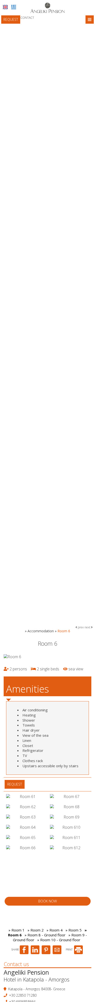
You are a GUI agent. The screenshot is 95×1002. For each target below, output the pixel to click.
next (88, 627)
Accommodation (41, 631)
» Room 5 (74, 930)
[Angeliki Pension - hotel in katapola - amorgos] (47, 7)
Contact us (16, 964)
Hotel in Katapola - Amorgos (36, 979)
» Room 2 (36, 930)
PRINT (69, 949)
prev (80, 627)
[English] (5, 7)
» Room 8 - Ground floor (45, 934)
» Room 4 (55, 930)
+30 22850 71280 (23, 995)
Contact (27, 18)
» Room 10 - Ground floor (58, 939)
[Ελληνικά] (13, 7)
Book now (47, 901)
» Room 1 (17, 930)
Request (10, 19)
